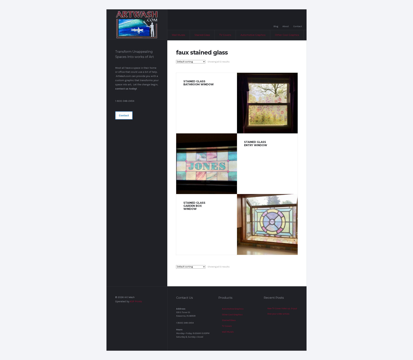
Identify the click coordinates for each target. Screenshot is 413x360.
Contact (297, 26)
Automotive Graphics (253, 35)
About (285, 26)
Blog (275, 26)
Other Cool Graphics (287, 35)
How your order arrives (278, 313)
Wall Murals (178, 35)
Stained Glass (202, 35)
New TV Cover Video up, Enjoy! (282, 308)
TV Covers (225, 35)
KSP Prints (136, 301)
